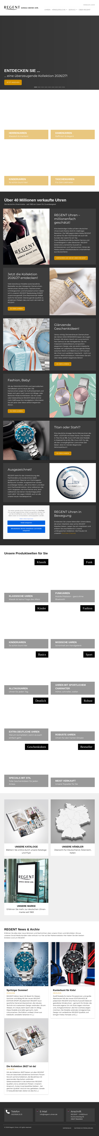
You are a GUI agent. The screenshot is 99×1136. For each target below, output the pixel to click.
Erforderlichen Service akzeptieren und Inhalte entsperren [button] (26, 529)
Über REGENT (84, 10)
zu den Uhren (16, 309)
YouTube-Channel (69, 533)
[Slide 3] (42, 87)
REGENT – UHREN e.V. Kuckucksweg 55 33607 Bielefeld (79, 1116)
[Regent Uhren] (21, 7)
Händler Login (89, 5)
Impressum (67, 1128)
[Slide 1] (35, 87)
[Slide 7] (56, 87)
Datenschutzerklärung (83, 1128)
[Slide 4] (46, 87)
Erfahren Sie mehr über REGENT (71, 258)
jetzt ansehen (13, 82)
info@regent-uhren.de (48, 1114)
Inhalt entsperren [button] (26, 522)
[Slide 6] (53, 87)
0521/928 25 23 (16, 1114)
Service (72, 10)
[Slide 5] (49, 87)
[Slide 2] (39, 87)
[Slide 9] (63, 87)
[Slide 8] (59, 87)
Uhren (47, 10)
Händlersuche (59, 10)
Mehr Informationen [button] (26, 519)
